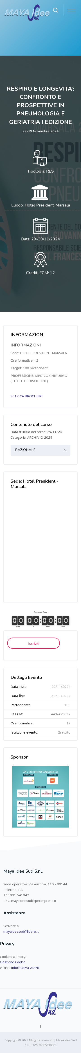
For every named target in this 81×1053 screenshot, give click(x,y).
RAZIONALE (25, 449)
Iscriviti (33, 643)
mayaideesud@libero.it (21, 931)
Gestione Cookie (12, 962)
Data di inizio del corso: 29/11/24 (36, 432)
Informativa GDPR (25, 967)
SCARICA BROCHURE (27, 396)
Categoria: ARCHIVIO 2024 (31, 437)
